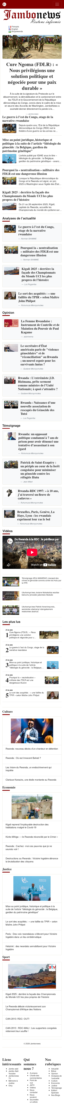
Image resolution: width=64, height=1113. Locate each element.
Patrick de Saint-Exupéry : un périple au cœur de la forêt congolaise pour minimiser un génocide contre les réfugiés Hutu (40, 469)
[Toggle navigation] (57, 4)
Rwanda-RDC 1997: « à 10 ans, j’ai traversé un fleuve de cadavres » (38, 494)
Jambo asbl (13, 1068)
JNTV (32, 1085)
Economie (55, 1083)
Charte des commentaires (36, 1076)
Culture (54, 1080)
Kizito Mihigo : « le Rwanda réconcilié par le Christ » (32, 836)
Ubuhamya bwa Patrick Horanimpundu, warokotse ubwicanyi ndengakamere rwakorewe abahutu (38, 609)
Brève (53, 1071)
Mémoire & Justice (13, 1081)
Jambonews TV (14, 1077)
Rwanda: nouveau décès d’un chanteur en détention (32, 748)
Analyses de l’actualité (56, 1077)
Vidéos (33, 1087)
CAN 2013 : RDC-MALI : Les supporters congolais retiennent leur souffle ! (31, 1029)
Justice (54, 1085)
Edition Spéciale (55, 1091)
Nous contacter (34, 1091)
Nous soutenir (33, 1095)
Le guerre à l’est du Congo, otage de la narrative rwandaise (27, 119)
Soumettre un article (34, 1100)
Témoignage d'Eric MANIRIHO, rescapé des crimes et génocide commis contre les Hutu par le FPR (41, 580)
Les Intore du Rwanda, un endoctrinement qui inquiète (28, 769)
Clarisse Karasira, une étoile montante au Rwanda (31, 779)
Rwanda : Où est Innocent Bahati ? (23, 757)
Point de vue (33, 1081)
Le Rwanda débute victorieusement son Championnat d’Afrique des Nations (26, 1008)
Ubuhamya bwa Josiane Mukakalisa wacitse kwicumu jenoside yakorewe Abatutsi (40, 593)
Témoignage (56, 1087)
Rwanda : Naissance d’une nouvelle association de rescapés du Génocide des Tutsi (38, 408)
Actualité (55, 1068)
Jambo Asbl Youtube (13, 1072)
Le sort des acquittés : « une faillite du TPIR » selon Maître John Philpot (38, 297)
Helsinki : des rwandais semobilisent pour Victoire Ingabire (31, 947)
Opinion (54, 1073)
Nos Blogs (55, 1095)
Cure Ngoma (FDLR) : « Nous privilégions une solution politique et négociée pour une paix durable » (32, 76)
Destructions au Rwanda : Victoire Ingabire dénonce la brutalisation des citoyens (32, 860)
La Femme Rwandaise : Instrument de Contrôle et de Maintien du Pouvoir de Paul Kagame (40, 326)
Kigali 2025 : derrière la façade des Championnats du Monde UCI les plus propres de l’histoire (27, 196)
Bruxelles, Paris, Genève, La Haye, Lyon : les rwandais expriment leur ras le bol (36, 515)
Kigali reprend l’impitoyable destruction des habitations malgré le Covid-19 (27, 826)
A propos (33, 1073)
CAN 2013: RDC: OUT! (17, 1018)
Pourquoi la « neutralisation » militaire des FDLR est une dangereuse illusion (30, 172)
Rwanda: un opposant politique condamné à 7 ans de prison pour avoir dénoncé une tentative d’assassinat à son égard (38, 441)
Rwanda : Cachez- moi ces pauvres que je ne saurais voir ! (29, 847)
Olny (10, 1085)
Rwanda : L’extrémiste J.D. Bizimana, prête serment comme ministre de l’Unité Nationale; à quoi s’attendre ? (37, 383)
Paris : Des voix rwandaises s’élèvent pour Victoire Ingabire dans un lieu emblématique (31, 935)
